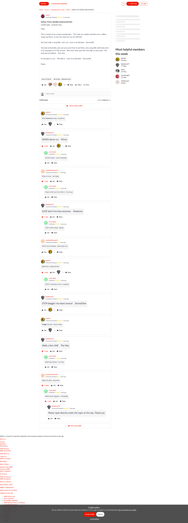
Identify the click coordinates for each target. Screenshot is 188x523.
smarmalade (52, 152)
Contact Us (3, 456)
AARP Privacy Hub (9, 496)
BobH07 (48, 112)
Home (41, 10)
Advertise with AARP (6, 467)
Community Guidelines (59, 3)
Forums (47, 10)
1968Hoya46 (125, 81)
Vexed (123, 69)
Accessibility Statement (11, 500)
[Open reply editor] (75, 94)
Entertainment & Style (57, 10)
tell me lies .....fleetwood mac (62, 79)
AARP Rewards (4, 449)
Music (68, 10)
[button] (132, 4)
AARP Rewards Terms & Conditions (14, 502)
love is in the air (46, 79)
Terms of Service (9, 498)
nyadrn (48, 15)
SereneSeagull (125, 75)
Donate (2, 442)
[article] (75, 119)
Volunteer (3, 444)
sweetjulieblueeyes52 (52, 170)
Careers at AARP (5, 469)
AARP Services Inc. (5, 477)
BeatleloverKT (50, 132)
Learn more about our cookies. (127, 510)
